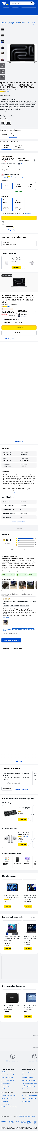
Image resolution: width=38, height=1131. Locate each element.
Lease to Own (5, 1101)
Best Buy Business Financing (9, 1107)
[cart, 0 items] (34, 3)
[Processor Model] (15, 513)
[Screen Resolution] (16, 505)
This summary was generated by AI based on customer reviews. (18, 571)
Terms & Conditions (20, 178)
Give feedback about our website (26, 1116)
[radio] (7, 204)
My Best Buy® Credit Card (8, 1095)
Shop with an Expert (27, 1074)
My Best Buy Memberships (29, 1095)
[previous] (3, 187)
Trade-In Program (6, 1086)
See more (19, 761)
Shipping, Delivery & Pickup (9, 1074)
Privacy (17, 1121)
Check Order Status (6, 1072)
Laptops (23, 22)
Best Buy (3, 22)
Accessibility (4, 1121)
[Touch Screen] (13, 509)
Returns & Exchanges (7, 1077)
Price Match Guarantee (7, 1080)
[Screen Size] (11, 501)
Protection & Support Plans (29, 1083)
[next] (33, 187)
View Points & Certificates (29, 1098)
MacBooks (11, 23)
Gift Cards (4, 1089)
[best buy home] (5, 3)
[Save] (3, 222)
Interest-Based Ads (23, 1122)
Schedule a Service (27, 1077)
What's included (8, 178)
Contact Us (25, 1089)
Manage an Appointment (29, 1080)
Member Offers (26, 1101)
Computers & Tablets (14, 22)
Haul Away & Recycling (28, 1086)
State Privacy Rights (29, 1122)
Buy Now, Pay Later (6, 1104)
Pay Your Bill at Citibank (7, 1098)
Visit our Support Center (29, 1072)
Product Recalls (5, 1083)
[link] (11, 640)
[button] (14, 163)
